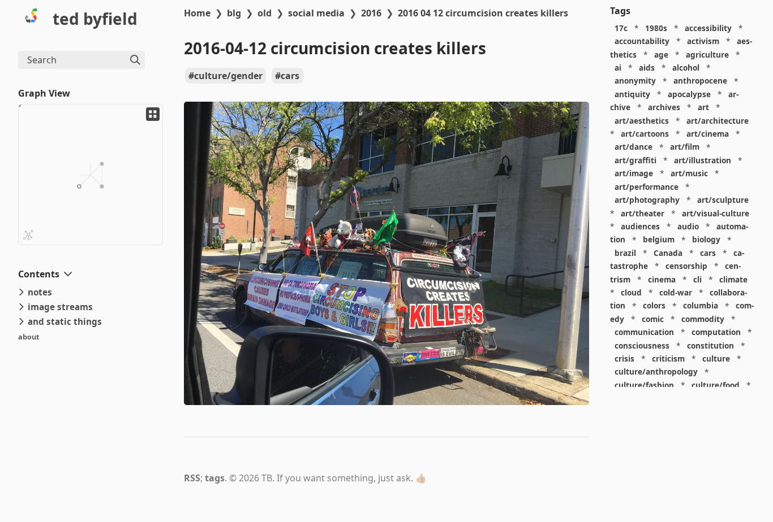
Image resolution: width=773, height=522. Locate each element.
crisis (624, 358)
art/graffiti (635, 160)
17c (621, 28)
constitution (710, 345)
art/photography (647, 199)
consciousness (642, 345)
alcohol (685, 67)
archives (664, 107)
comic (653, 319)
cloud (631, 292)
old (264, 13)
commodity (702, 319)
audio (688, 226)
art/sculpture (723, 199)
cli (697, 279)
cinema (662, 279)
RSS (192, 478)
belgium (659, 239)
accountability (642, 41)
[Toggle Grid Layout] (153, 114)
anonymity (635, 81)
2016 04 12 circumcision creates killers (483, 13)
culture (716, 358)
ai (618, 67)
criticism (668, 358)
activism (703, 41)
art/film (684, 147)
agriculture (707, 54)
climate (733, 279)
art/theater (642, 213)
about (29, 337)
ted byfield (95, 18)
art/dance (633, 147)
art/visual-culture (715, 213)
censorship (686, 265)
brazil (625, 252)
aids (647, 67)
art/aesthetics (642, 120)
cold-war (675, 292)
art (703, 107)
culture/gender (228, 75)
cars (290, 75)
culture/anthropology (656, 372)
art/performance (646, 186)
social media (316, 13)
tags (215, 478)
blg (234, 13)
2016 (371, 13)
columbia (700, 306)
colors (654, 306)
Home (197, 13)
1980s (656, 28)
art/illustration (702, 160)
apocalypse (689, 94)
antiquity (632, 94)
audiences (640, 226)
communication (644, 332)
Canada (668, 252)
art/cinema (707, 133)
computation (716, 332)
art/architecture (717, 120)
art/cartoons (645, 133)
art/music (689, 173)
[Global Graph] (28, 235)
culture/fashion (644, 385)
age (661, 54)
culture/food (716, 385)
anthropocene (700, 81)
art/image (634, 173)
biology (706, 239)
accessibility (708, 28)
